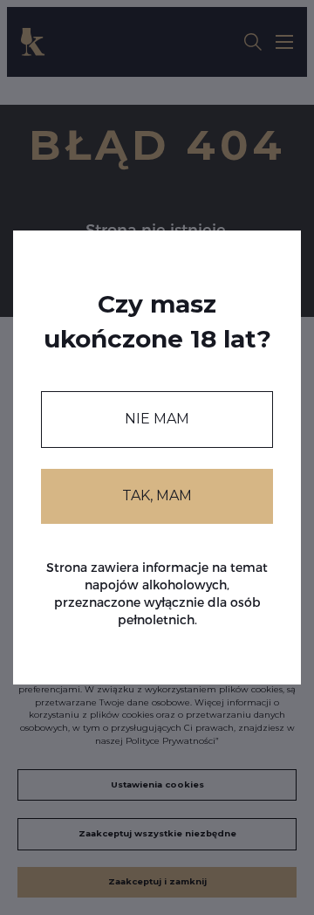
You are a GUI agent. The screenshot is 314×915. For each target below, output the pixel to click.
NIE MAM (157, 418)
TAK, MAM (157, 495)
